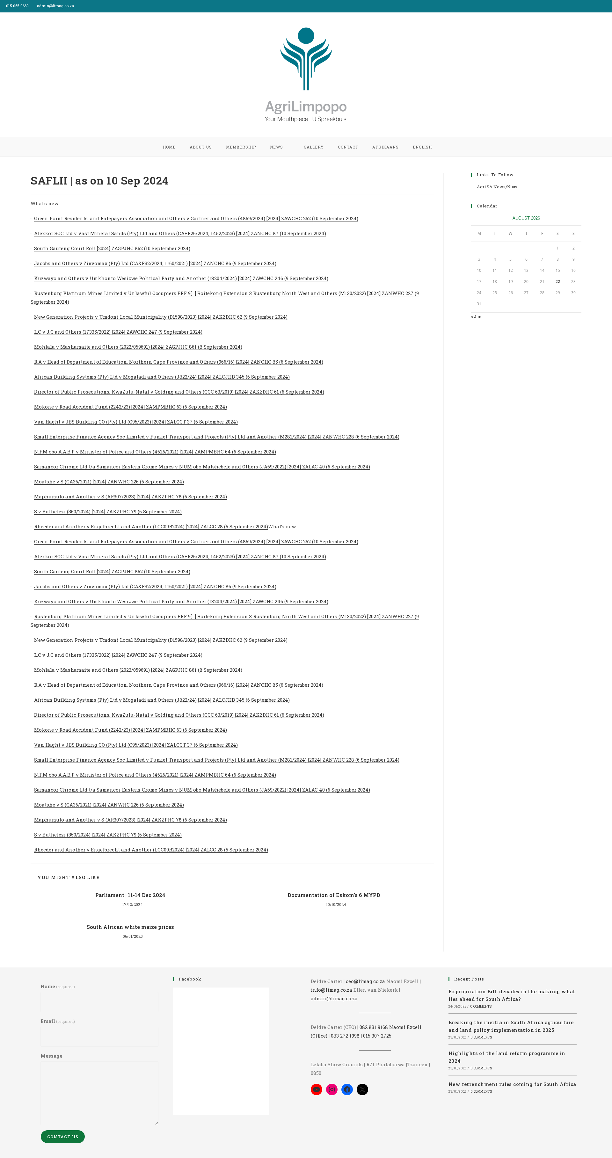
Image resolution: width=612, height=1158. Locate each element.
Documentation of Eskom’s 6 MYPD (334, 895)
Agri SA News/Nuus (497, 187)
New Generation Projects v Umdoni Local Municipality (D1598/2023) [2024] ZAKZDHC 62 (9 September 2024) (161, 317)
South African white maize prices (130, 926)
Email (57, 1021)
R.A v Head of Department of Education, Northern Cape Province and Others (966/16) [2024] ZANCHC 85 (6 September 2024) (178, 361)
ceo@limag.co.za (365, 981)
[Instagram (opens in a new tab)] (609, 6)
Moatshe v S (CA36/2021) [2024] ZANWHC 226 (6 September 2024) (109, 481)
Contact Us (62, 1136)
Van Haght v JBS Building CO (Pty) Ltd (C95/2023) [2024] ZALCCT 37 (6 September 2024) (136, 421)
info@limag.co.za (331, 990)
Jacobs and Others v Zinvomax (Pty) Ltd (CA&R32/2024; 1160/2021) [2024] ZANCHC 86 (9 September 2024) (155, 263)
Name (57, 986)
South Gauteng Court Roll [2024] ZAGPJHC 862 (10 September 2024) (112, 248)
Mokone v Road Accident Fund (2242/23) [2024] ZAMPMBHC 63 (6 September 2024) (130, 406)
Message (51, 1056)
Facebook (190, 979)
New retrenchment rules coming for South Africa (512, 1084)
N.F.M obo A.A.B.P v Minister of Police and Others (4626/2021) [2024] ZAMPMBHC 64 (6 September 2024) (155, 451)
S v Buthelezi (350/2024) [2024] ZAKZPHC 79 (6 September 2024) (108, 511)
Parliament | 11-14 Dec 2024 (130, 895)
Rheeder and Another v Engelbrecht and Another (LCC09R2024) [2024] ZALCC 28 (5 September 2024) (151, 526)
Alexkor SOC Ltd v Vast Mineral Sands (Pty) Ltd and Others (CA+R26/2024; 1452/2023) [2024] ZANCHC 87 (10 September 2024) (180, 233)
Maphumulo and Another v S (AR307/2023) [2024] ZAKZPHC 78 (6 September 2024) (130, 496)
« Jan (476, 316)
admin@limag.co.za (334, 998)
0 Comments (481, 1006)
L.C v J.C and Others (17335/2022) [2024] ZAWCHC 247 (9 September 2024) (118, 332)
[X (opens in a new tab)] (595, 6)
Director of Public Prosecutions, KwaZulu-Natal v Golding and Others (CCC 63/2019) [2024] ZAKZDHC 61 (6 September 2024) (179, 391)
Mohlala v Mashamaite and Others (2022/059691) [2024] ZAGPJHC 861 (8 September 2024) (138, 347)
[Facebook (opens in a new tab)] (603, 6)
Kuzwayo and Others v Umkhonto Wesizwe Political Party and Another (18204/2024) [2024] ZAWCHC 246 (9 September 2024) (181, 278)
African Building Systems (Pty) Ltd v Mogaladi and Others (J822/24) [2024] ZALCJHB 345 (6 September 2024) (162, 376)
